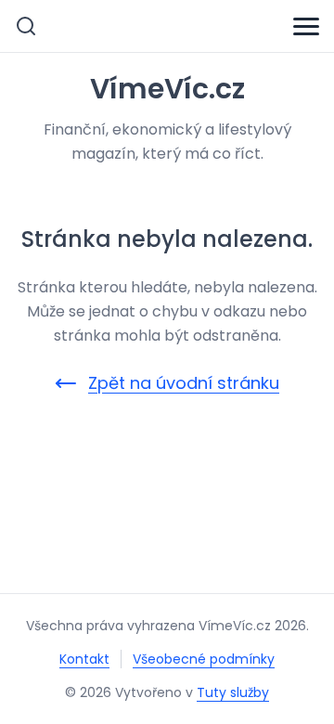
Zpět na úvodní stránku (183, 382)
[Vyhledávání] (26, 26)
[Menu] (306, 26)
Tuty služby (233, 692)
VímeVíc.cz (167, 89)
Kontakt (84, 659)
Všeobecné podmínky (204, 659)
